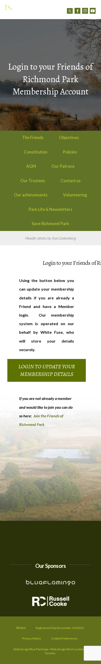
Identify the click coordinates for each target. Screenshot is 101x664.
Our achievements (31, 194)
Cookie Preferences (64, 638)
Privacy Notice (31, 638)
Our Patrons (63, 166)
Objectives (69, 137)
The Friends (33, 137)
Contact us (76, 17)
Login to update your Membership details (46, 370)
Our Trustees (32, 180)
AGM (31, 166)
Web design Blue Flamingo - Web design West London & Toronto (50, 651)
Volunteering (75, 194)
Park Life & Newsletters (50, 209)
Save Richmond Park (50, 223)
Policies (70, 151)
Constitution (35, 151)
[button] (94, 17)
